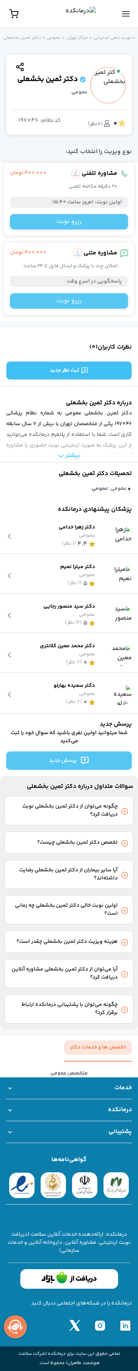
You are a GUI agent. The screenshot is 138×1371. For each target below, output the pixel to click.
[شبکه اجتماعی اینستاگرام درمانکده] (100, 1325)
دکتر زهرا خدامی (77, 527)
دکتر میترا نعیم (77, 567)
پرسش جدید (63, 760)
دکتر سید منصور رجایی (69, 607)
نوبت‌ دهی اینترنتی (112, 38)
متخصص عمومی (69, 1073)
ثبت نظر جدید (64, 370)
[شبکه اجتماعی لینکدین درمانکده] (125, 1325)
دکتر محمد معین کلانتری (67, 646)
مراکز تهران (77, 38)
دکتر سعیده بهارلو (74, 686)
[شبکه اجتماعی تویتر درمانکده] (75, 1325)
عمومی (54, 38)
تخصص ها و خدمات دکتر (98, 1047)
